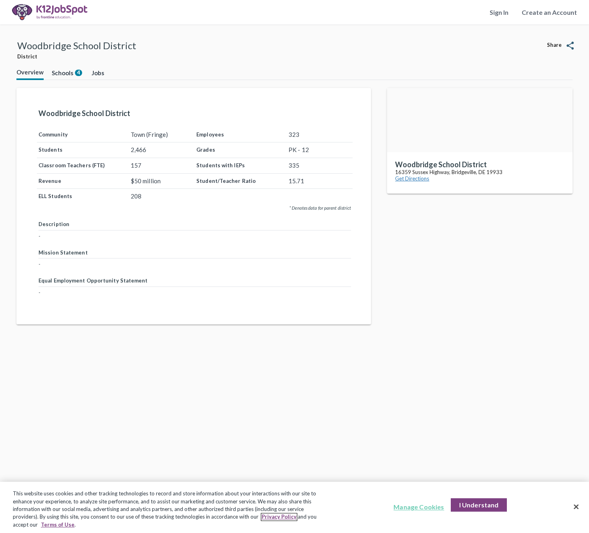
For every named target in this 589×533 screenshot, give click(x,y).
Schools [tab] (66, 72)
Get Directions (412, 178)
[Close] (576, 507)
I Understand (479, 505)
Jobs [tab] (98, 72)
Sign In (499, 12)
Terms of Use (58, 524)
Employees (210, 134)
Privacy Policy (279, 517)
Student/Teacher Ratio (226, 181)
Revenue (49, 181)
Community (53, 134)
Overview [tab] (30, 72)
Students (50, 149)
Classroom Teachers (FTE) (71, 165)
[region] (294, 507)
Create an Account (549, 12)
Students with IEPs (220, 165)
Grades (205, 149)
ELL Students (55, 196)
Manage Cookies (418, 507)
